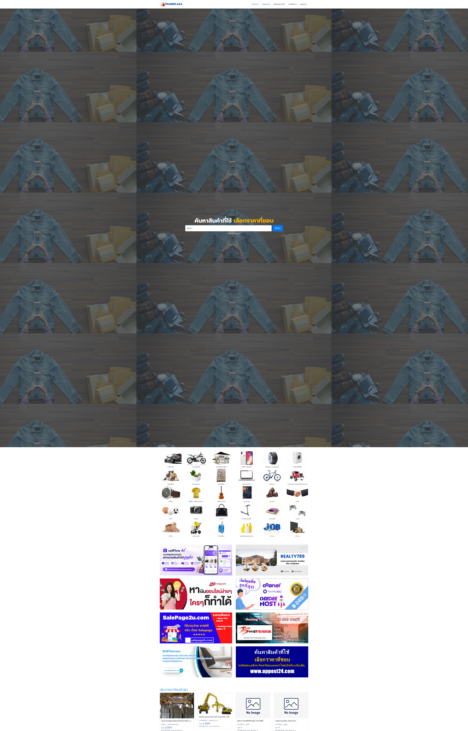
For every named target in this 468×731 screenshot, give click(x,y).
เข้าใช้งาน (292, 4)
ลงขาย (303, 4)
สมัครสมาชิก (279, 4)
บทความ (266, 4)
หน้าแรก (255, 4)
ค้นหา (277, 228)
